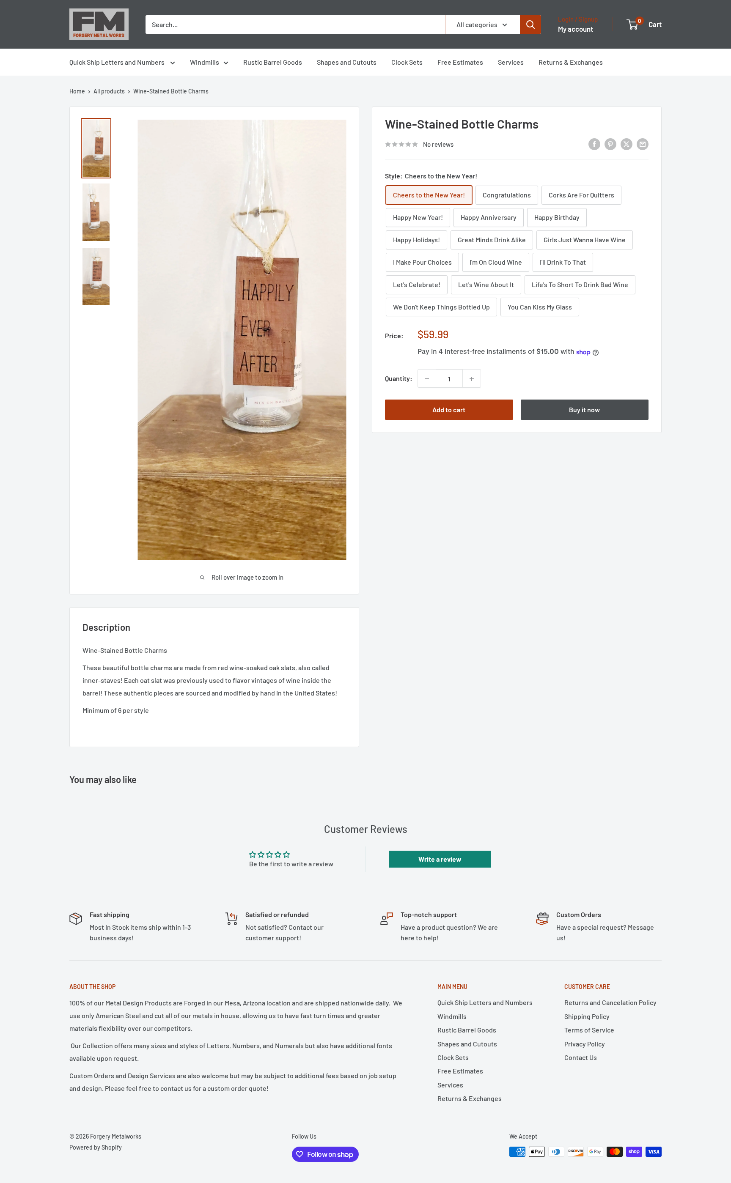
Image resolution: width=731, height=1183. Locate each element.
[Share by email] (643, 143)
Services (511, 62)
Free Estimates (460, 62)
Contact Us (580, 1057)
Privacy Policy (584, 1044)
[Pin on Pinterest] (610, 143)
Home (77, 91)
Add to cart (448, 410)
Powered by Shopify (95, 1147)
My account (575, 29)
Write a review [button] (440, 859)
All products (109, 91)
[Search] (530, 24)
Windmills (204, 62)
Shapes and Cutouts (346, 62)
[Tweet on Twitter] (626, 143)
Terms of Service (589, 1030)
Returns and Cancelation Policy (610, 1002)
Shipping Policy (587, 1016)
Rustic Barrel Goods (272, 62)
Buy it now (584, 410)
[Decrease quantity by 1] (427, 379)
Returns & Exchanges (571, 62)
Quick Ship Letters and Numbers (117, 62)
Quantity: (398, 379)
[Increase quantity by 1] (472, 379)
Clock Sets (407, 62)
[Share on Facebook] (594, 143)
